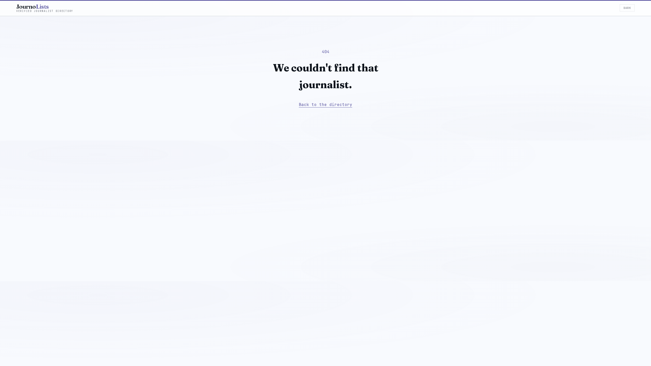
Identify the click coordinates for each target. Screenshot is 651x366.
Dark (627, 8)
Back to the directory (325, 104)
